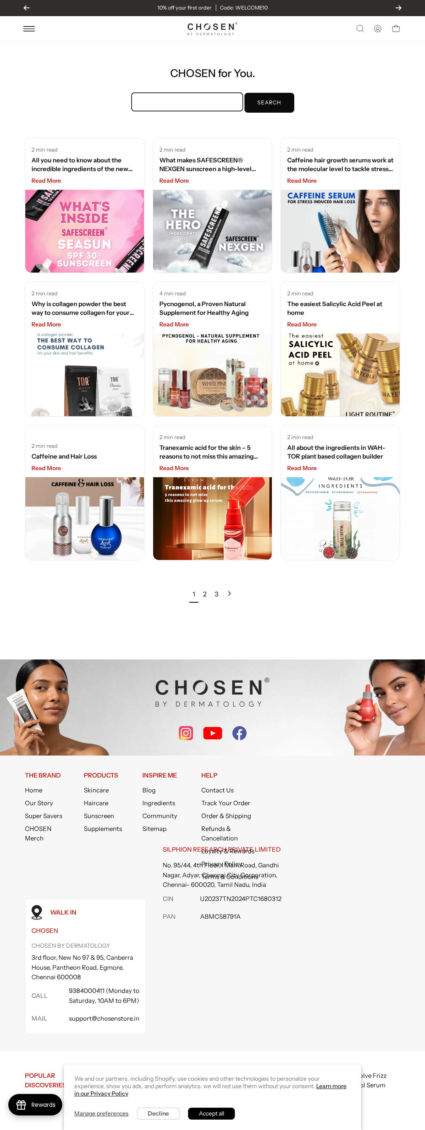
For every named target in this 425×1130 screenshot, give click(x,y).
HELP (209, 775)
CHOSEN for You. (212, 73)
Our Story (39, 803)
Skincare (96, 790)
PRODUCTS (101, 775)
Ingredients (158, 803)
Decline (158, 1113)
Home (33, 790)
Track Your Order (225, 803)
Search (269, 102)
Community (159, 816)
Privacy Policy (221, 864)
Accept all (211, 1113)
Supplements (103, 829)
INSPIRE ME (159, 775)
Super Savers (43, 816)
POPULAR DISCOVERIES (45, 1080)
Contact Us (217, 790)
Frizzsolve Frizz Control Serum (364, 1080)
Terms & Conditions (229, 877)
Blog (149, 790)
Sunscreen (99, 816)
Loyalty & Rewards (227, 851)
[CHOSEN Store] (212, 28)
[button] (359, 28)
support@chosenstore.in (104, 1018)
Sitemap (154, 829)
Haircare (96, 803)
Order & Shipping (226, 816)
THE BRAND (43, 775)
